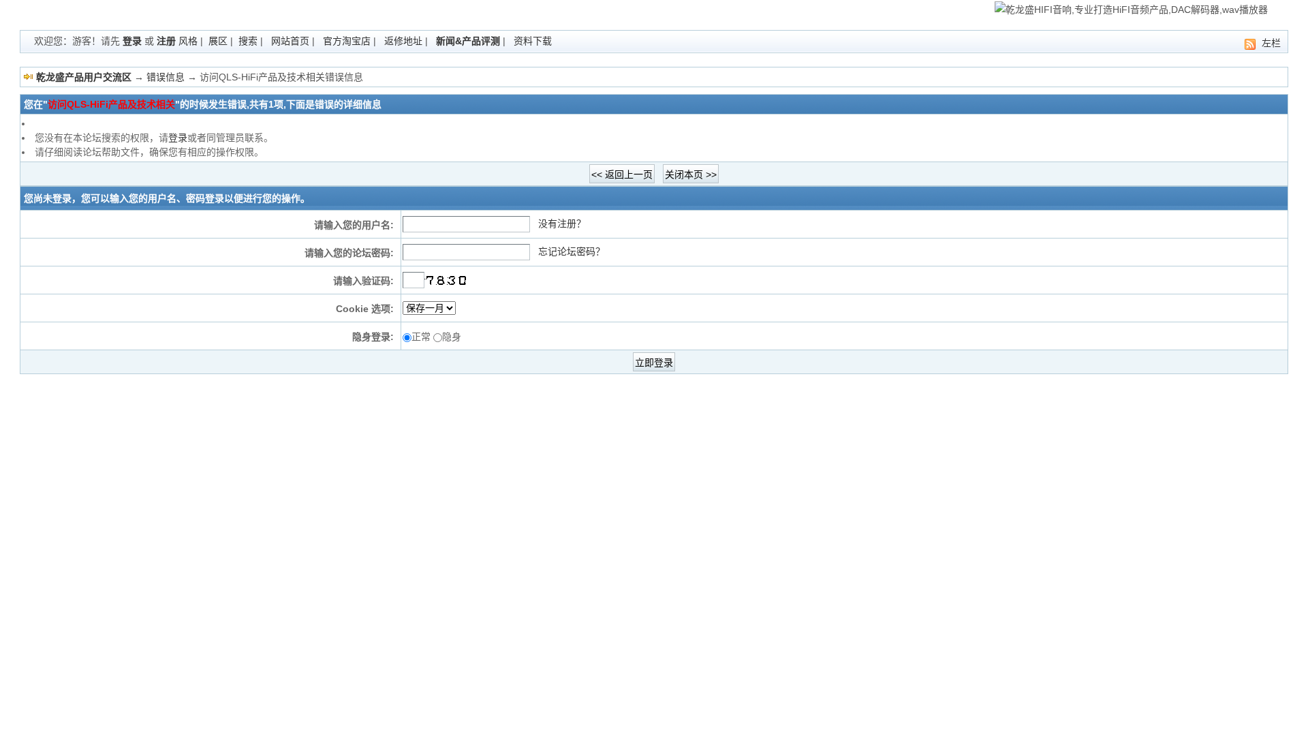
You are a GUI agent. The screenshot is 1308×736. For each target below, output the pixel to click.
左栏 (1271, 42)
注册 (166, 40)
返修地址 (403, 40)
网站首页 (290, 40)
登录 (132, 40)
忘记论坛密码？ (571, 251)
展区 (218, 40)
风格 (188, 40)
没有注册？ (562, 223)
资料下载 (533, 40)
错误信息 (165, 77)
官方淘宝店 (347, 40)
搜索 (248, 40)
